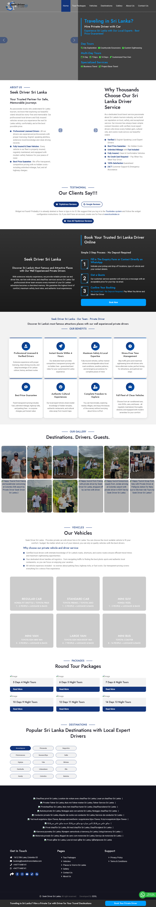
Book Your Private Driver (125, 903)
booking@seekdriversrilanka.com (27, 861)
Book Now (113, 302)
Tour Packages (79, 6)
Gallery (119, 6)
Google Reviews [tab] (93, 204)
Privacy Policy (116, 857)
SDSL (94, 896)
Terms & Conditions (118, 861)
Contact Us (143, 6)
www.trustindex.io (111, 214)
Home (65, 6)
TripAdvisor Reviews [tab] (68, 204)
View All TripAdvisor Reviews (79, 221)
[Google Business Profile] (37, 874)
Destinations (106, 6)
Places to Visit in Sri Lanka (74, 865)
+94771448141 (20, 865)
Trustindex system (114, 211)
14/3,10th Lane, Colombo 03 (25, 857)
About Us (130, 6)
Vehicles (93, 6)
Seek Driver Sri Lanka (51, 896)
